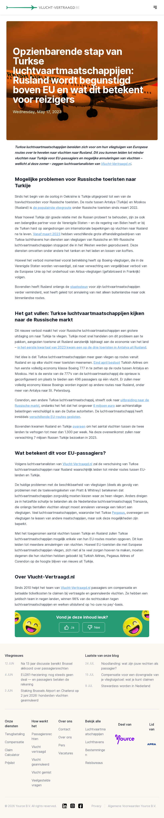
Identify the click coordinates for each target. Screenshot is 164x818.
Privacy (96, 806)
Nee (97, 627)
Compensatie (14, 742)
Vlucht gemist (41, 772)
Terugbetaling (15, 734)
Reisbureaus (94, 763)
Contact (64, 729)
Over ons (65, 737)
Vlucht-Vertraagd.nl (116, 164)
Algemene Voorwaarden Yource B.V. (132, 806)
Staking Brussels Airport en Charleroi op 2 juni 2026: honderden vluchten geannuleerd (50, 695)
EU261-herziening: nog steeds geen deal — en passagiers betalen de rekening (47, 679)
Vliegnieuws (14, 656)
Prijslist (10, 763)
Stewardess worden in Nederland (125, 686)
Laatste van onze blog (102, 656)
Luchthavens (94, 742)
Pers (61, 745)
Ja (72, 627)
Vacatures (65, 753)
